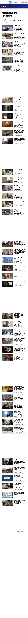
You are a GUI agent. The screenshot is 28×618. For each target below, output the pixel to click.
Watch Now (23, 2)
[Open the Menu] (2, 2)
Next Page (20, 531)
